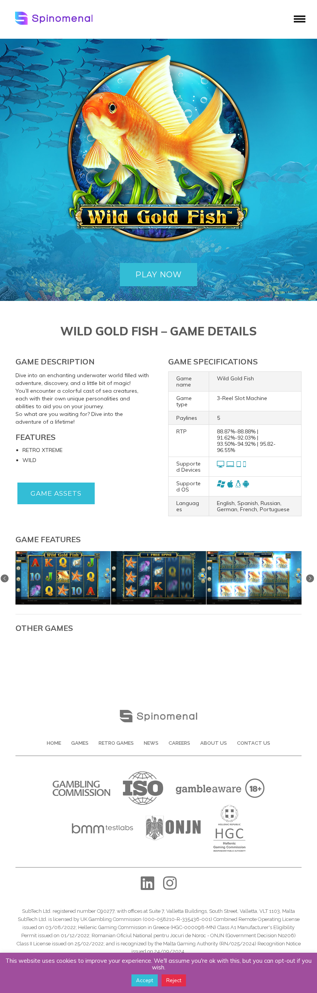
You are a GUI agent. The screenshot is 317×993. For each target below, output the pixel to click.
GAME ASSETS (56, 493)
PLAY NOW (158, 274)
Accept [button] (144, 980)
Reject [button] (173, 980)
